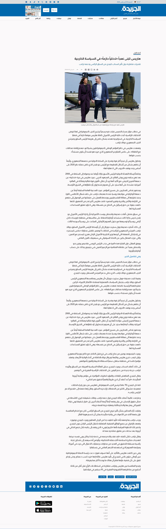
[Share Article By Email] (94, 69)
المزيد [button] (27, 18)
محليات (90, 18)
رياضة (48, 18)
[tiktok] (34, 2)
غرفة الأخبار (137, 18)
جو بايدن (111, 476)
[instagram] (54, 2)
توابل (69, 18)
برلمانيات (123, 501)
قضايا (106, 510)
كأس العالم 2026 (104, 501)
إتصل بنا (89, 501)
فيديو (125, 18)
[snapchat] (30, 2)
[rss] (58, 2)
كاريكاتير (106, 516)
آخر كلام (37, 18)
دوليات (59, 18)
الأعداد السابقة (87, 504)
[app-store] (43, 509)
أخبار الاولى (138, 507)
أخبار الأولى (113, 18)
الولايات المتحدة (120, 476)
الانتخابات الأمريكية (131, 476)
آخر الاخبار (138, 501)
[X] (42, 2)
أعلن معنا (89, 510)
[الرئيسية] (131, 9)
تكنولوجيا (105, 513)
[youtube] (50, 2)
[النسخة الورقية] (33, 10)
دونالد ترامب (102, 476)
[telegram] (38, 2)
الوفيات (106, 518)
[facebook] (46, 2)
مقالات (101, 18)
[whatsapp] (26, 2)
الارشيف (46, 10)
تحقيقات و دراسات (103, 507)
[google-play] (43, 502)
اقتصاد (79, 18)
